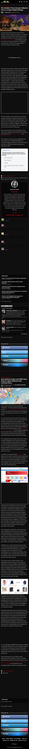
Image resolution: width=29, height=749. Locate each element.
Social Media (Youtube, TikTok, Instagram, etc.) (14, 166)
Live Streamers (7, 160)
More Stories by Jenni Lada (14, 215)
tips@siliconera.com (17, 747)
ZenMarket (20, 454)
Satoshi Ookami (10, 327)
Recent (6, 306)
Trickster (19, 134)
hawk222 (8, 320)
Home (3, 738)
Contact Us (5, 740)
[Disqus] (14, 235)
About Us (24, 738)
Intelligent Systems (24, 177)
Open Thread (9, 738)
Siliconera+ (17, 738)
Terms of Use (13, 740)
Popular (10, 306)
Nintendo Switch (7, 6)
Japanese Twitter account (8, 39)
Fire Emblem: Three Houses (13, 177)
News (2, 6)
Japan (3, 179)
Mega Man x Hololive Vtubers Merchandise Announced (12, 317)
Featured (3, 377)
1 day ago (7, 331)
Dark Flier (13, 134)
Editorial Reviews (8, 157)
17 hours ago (23, 324)
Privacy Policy (22, 740)
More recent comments (6, 337)
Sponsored (8, 377)
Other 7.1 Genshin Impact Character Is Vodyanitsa (14, 278)
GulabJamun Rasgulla (11, 310)
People (2, 306)
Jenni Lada (7, 12)
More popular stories (6, 301)
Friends (6, 163)
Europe (5, 177)
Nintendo (7, 179)
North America (13, 179)
